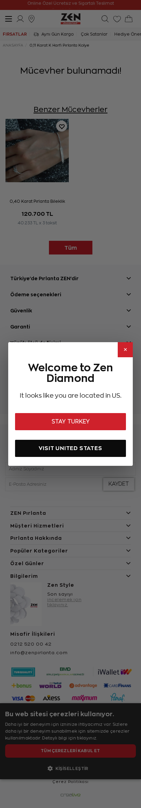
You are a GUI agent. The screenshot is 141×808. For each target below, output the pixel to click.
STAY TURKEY (71, 421)
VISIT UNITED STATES (70, 448)
